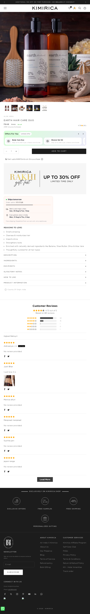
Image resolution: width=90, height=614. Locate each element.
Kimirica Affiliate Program (74, 543)
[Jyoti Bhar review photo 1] (9, 380)
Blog (42, 555)
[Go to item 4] (29, 108)
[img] (9, 343)
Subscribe (13, 572)
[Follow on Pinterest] (23, 594)
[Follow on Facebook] (5, 594)
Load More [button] (45, 479)
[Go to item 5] (37, 108)
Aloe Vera (9, 116)
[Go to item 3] (22, 108)
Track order (68, 571)
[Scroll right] (83, 134)
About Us (44, 547)
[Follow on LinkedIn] (35, 594)
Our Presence (46, 551)
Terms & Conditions (71, 559)
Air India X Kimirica (48, 543)
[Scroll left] (78, 134)
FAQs (65, 551)
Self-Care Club (69, 547)
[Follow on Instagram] (17, 594)
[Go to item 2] (14, 108)
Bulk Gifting (45, 567)
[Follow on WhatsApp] (41, 594)
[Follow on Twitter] (11, 594)
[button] (32, 318)
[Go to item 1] (7, 108)
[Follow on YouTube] (29, 594)
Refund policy (46, 563)
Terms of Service (47, 559)
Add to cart (59, 151)
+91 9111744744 (12, 589)
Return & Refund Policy (73, 563)
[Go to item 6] (44, 108)
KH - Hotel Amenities (72, 567)
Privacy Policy (69, 555)
